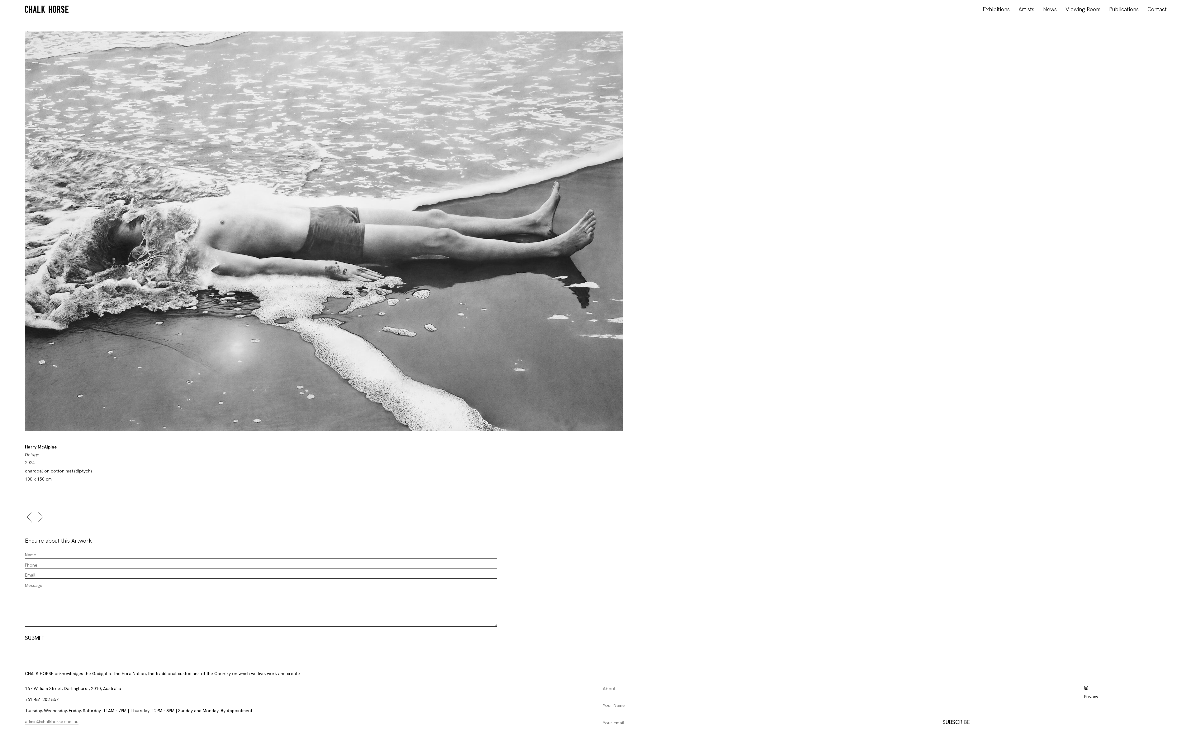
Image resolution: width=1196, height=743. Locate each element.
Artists (1026, 9)
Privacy (1091, 696)
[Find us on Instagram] (1086, 688)
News (1050, 9)
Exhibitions (996, 9)
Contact (1157, 9)
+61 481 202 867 (42, 699)
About (609, 689)
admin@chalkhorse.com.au (51, 721)
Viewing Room (1082, 9)
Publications (1124, 9)
